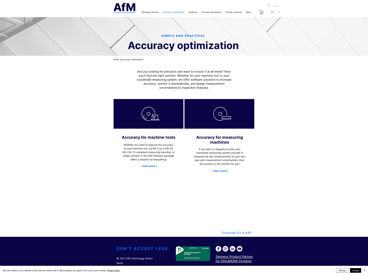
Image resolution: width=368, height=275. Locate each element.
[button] (261, 12)
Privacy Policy (113, 270)
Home (116, 59)
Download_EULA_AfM (236, 232)
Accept (355, 270)
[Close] (364, 270)
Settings (342, 270)
